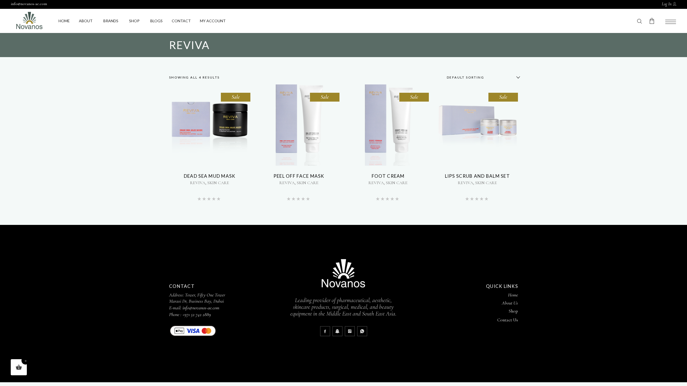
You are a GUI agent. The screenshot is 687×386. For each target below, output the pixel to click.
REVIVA (197, 182)
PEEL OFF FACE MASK (298, 176)
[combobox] (480, 77)
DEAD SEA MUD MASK (210, 176)
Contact (181, 20)
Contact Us (507, 320)
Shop (134, 20)
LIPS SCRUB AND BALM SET (477, 176)
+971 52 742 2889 (196, 314)
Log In (666, 4)
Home (64, 20)
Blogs (156, 20)
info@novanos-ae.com (29, 3)
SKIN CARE (218, 182)
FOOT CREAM (388, 176)
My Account (213, 20)
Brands (110, 20)
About (86, 20)
